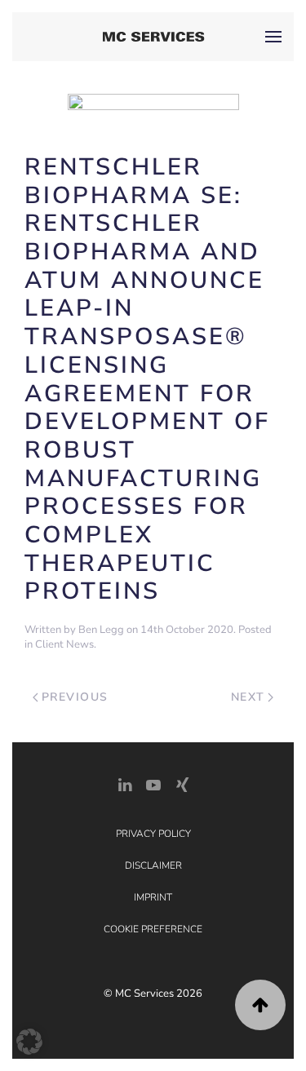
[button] (273, 36)
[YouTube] (153, 783)
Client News (64, 644)
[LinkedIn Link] (125, 783)
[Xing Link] (182, 783)
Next (248, 697)
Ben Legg (101, 629)
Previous (75, 697)
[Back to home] (153, 36)
